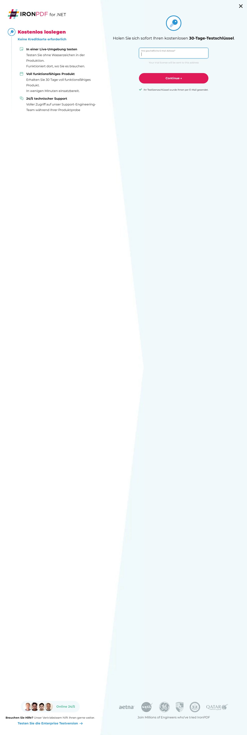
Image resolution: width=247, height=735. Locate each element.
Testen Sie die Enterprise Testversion (48, 723)
